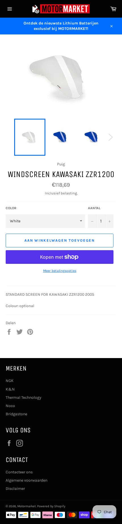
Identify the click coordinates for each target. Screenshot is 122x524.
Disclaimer (15, 488)
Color (11, 208)
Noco (10, 405)
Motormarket (26, 506)
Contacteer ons (19, 472)
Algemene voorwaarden (26, 480)
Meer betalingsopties (59, 271)
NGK (10, 380)
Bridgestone (16, 414)
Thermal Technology (23, 397)
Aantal (94, 208)
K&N (10, 389)
